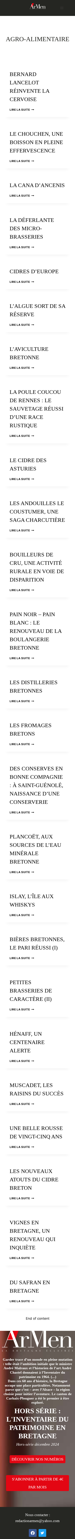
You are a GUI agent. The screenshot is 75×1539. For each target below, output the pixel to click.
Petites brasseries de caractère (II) (31, 990)
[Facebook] (32, 1533)
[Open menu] (61, 8)
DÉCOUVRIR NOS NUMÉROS (37, 1459)
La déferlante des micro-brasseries (32, 228)
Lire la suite (22, 109)
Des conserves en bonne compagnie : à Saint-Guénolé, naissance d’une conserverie (36, 785)
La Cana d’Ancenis (37, 185)
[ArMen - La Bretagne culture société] (37, 6)
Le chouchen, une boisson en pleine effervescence (36, 142)
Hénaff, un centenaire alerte (27, 1042)
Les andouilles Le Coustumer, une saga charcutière (37, 511)
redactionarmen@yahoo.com (37, 1521)
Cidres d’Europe (34, 271)
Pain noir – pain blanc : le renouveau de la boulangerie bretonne (35, 631)
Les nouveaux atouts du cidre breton (34, 1179)
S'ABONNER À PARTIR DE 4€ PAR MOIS (37, 1483)
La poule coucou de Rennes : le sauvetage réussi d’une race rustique (36, 408)
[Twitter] (42, 1533)
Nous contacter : (37, 1515)
